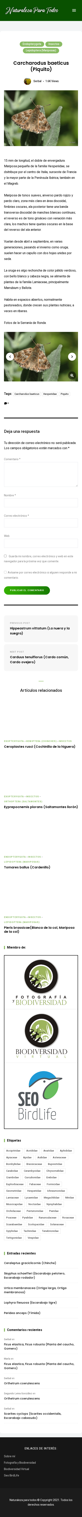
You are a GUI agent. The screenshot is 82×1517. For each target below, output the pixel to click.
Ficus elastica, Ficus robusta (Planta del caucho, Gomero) (39, 1346)
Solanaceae (57, 1224)
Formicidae (53, 1184)
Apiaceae (11, 1157)
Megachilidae (51, 1197)
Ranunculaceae (47, 1217)
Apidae (27, 1157)
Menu (74, 10)
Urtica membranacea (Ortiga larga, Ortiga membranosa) (35, 1290)
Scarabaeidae (14, 1224)
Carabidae (12, 1171)
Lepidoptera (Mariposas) (41, 50)
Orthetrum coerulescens (22, 1383)
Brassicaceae (34, 1164)
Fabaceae (35, 1184)
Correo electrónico (16, 516)
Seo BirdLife (11, 1475)
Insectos (53, 44)
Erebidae (51, 1177)
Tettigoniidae (14, 1238)
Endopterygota (32, 44)
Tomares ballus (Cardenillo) (27, 867)
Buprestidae (55, 1164)
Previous (10, 357)
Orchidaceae (13, 1211)
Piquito (65, 394)
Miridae (69, 1197)
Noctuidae (34, 1204)
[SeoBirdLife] (41, 1096)
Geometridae (13, 1191)
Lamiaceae (12, 1197)
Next (72, 357)
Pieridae (54, 1211)
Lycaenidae (31, 1197)
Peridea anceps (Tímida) (22, 1313)
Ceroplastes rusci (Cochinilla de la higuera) (39, 747)
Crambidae (12, 1177)
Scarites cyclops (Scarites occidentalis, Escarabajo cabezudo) (32, 1416)
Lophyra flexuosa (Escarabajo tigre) (30, 1303)
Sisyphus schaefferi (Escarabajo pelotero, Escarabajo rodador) (34, 1275)
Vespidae (33, 1238)
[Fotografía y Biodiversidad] (41, 982)
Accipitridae (13, 1151)
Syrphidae (12, 1231)
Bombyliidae (13, 1164)
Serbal (37, 81)
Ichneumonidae (56, 1191)
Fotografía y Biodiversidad (20, 1463)
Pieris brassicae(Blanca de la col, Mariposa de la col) (39, 930)
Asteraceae (59, 1157)
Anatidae (48, 1151)
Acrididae (31, 1151)
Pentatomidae (35, 1211)
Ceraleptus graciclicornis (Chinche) (30, 1263)
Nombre (10, 495)
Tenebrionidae (50, 1231)
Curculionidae (32, 1177)
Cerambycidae (32, 1171)
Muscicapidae (14, 1204)
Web (7, 536)
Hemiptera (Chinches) (41, 741)
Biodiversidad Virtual (16, 1469)
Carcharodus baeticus (27, 394)
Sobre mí (9, 1456)
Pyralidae (27, 1217)
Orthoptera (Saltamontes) (23, 801)
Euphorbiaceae (14, 1184)
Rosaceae (68, 1217)
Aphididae (66, 1151)
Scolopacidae (36, 1224)
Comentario (12, 459)
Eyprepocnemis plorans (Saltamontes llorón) (41, 807)
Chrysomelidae (54, 1171)
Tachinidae (30, 1231)
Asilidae (42, 1157)
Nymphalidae (54, 1204)
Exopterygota (14, 741)
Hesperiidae (50, 394)
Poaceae (11, 1217)
